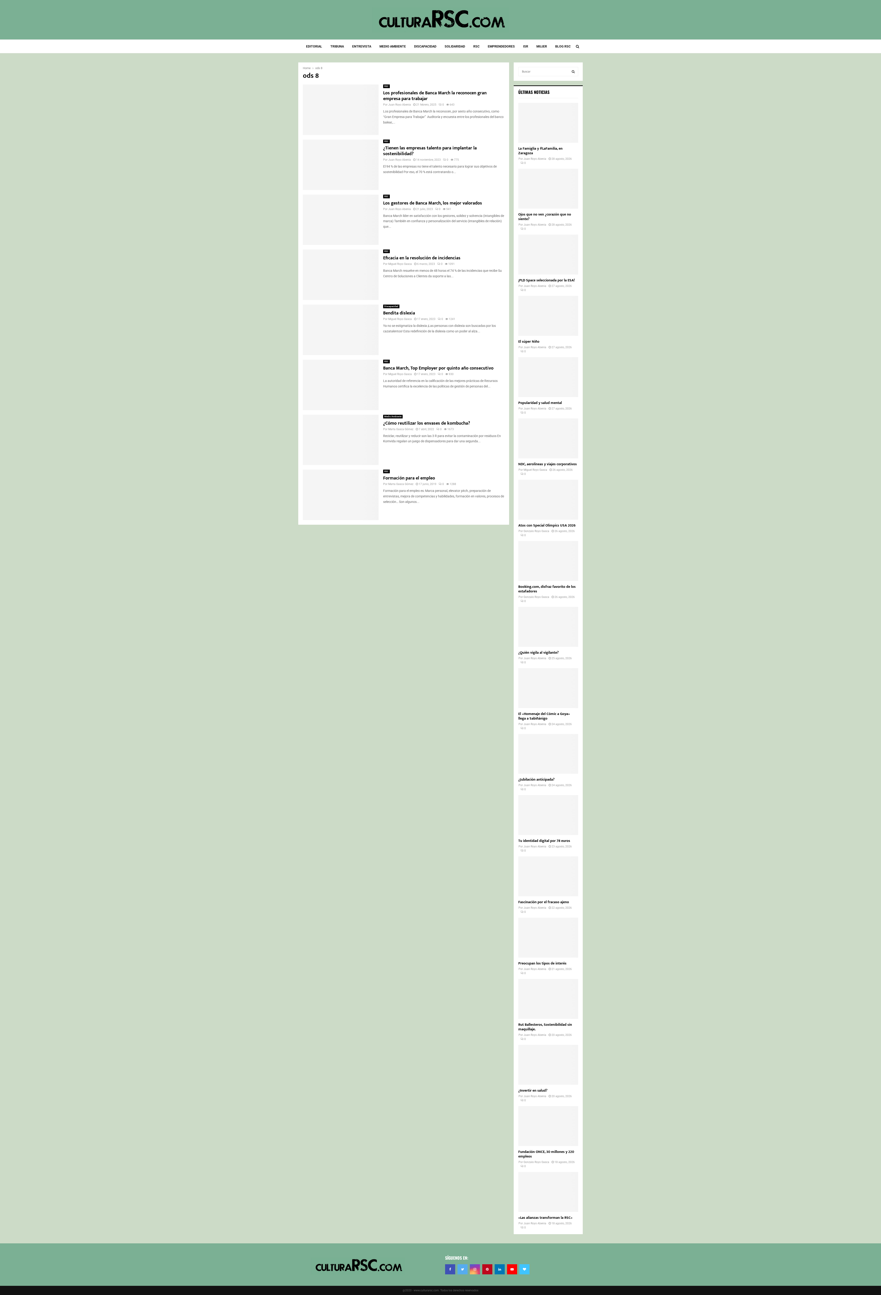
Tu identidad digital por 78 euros (544, 841)
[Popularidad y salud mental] (548, 377)
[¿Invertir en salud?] (548, 1065)
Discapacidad (425, 46)
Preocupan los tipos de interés (542, 963)
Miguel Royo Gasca (400, 264)
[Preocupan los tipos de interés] (548, 938)
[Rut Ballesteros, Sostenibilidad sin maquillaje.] (548, 999)
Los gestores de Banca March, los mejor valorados (432, 203)
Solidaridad (455, 46)
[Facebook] (450, 1269)
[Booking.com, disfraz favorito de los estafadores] (548, 561)
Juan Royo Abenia (399, 104)
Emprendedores (501, 46)
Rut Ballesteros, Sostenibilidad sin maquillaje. (545, 1027)
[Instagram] (475, 1269)
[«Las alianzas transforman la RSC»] (548, 1192)
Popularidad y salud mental (540, 403)
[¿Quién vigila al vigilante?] (548, 627)
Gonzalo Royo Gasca (536, 531)
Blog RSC (563, 46)
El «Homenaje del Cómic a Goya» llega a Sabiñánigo (544, 716)
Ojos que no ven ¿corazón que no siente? (544, 216)
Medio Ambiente (392, 46)
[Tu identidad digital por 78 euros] (548, 815)
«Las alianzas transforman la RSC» (545, 1218)
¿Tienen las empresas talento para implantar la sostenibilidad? (430, 151)
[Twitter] (462, 1269)
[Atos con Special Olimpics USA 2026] (548, 500)
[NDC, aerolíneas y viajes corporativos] (548, 438)
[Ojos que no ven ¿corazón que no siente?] (548, 189)
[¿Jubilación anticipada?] (548, 754)
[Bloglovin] (524, 1269)
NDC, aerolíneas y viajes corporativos (547, 464)
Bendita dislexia (399, 313)
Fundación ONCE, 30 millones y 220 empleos (546, 1154)
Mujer (541, 46)
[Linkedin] (500, 1269)
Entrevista (361, 46)
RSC (476, 46)
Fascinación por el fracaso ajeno (543, 902)
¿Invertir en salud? (532, 1091)
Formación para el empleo (409, 478)
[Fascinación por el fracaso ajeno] (548, 876)
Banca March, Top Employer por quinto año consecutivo (438, 368)
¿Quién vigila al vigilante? (538, 653)
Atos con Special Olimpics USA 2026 (547, 525)
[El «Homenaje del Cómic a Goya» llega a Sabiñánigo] (548, 688)
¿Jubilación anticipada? (536, 779)
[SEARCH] (573, 71)
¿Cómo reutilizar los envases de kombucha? (426, 423)
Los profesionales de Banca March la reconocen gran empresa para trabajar (435, 96)
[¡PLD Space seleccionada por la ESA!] (548, 255)
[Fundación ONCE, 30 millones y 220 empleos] (548, 1126)
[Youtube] (512, 1269)
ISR (525, 46)
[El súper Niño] (548, 316)
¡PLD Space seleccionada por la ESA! (546, 280)
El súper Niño (528, 342)
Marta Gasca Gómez (400, 429)
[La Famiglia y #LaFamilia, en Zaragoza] (548, 123)
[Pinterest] (487, 1269)
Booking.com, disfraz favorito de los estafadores (547, 589)
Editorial (314, 46)
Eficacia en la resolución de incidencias (421, 258)
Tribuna (337, 46)
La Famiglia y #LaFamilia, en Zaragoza (540, 151)
